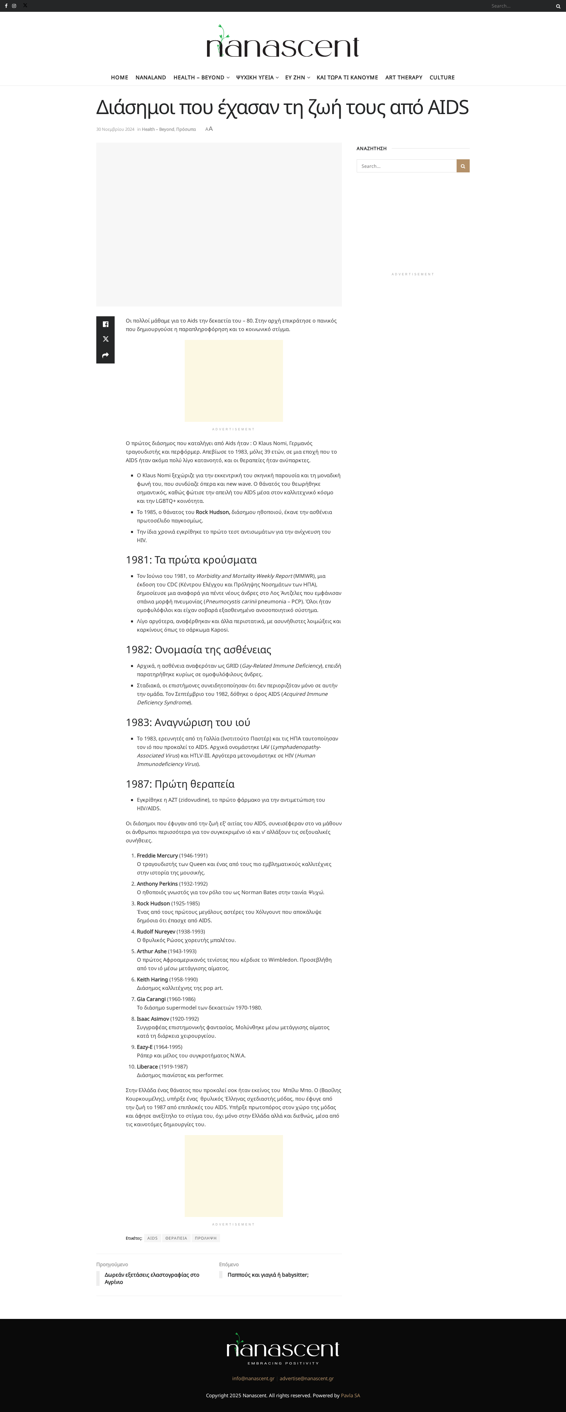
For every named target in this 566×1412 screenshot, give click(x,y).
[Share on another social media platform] (105, 355)
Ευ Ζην (295, 77)
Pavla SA (350, 1395)
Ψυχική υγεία (255, 77)
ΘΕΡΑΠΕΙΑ (176, 1238)
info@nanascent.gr (253, 1378)
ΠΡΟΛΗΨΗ (206, 1238)
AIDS (152, 1238)
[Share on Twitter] (105, 340)
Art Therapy (404, 77)
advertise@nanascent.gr (307, 1378)
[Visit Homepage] (283, 40)
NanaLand (151, 77)
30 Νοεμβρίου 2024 (115, 129)
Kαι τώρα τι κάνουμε (347, 77)
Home (119, 77)
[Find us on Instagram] (14, 6)
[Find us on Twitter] (24, 6)
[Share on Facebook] (105, 324)
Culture (442, 77)
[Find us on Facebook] (6, 6)
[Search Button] (557, 6)
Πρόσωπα (186, 129)
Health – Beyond (199, 77)
